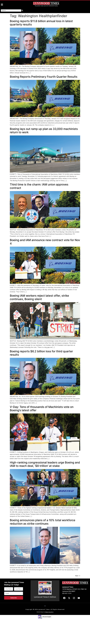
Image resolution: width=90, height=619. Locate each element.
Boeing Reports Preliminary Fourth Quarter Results (43, 76)
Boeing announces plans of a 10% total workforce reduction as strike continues (42, 521)
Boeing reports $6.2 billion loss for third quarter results (41, 353)
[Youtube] (79, 598)
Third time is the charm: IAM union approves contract (39, 186)
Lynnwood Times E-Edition (45, 597)
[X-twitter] (69, 598)
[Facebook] (64, 598)
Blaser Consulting (49, 612)
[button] (45, 605)
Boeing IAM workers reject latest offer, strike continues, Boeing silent (39, 297)
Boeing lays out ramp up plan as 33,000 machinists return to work (44, 130)
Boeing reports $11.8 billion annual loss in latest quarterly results (41, 22)
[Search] (22, 10)
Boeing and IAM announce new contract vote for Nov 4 (45, 241)
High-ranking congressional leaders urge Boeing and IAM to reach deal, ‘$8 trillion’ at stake (45, 464)
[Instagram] (74, 598)
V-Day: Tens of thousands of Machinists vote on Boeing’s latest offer (41, 408)
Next (77, 576)
